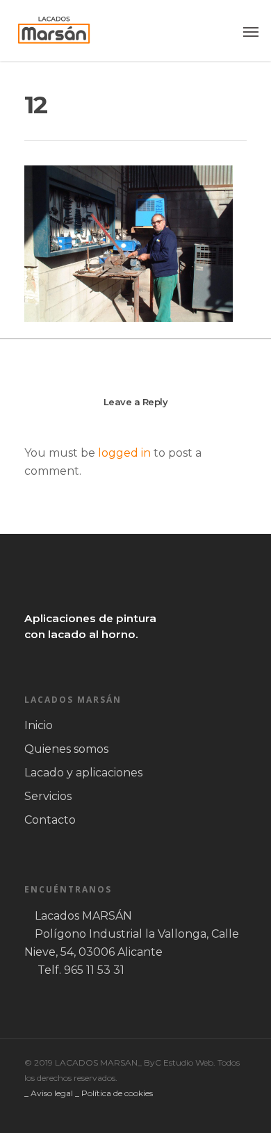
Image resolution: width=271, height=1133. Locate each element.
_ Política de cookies (114, 1093)
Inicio (38, 725)
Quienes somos (66, 749)
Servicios (48, 796)
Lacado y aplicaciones (83, 772)
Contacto (50, 819)
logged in (124, 452)
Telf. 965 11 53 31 (81, 970)
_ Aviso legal (48, 1093)
